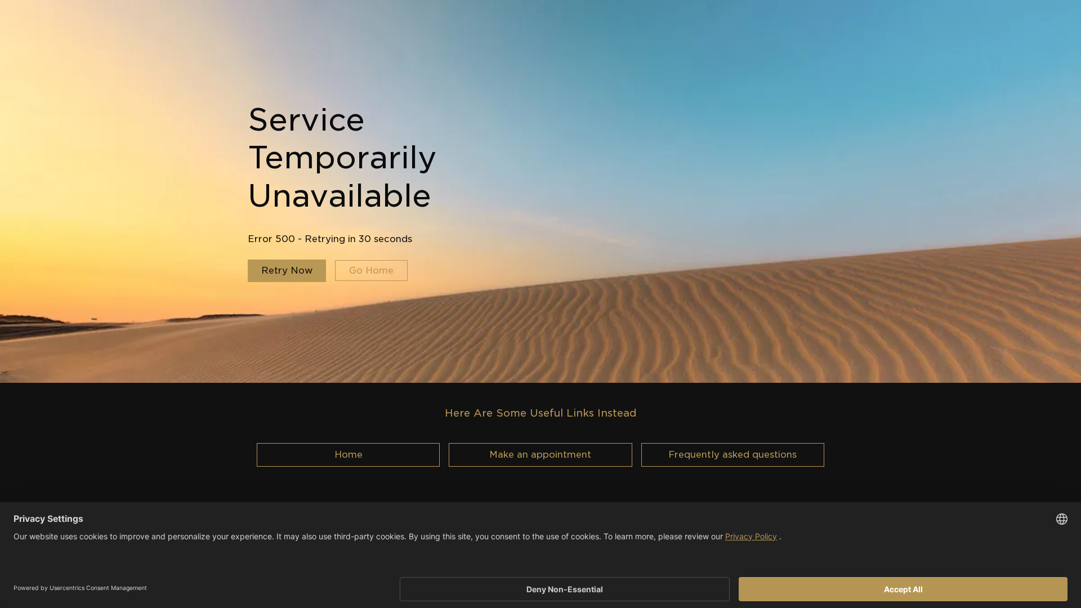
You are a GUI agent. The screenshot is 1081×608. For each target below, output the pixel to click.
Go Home (371, 270)
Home (348, 454)
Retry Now (286, 270)
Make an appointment (540, 454)
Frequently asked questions (732, 454)
